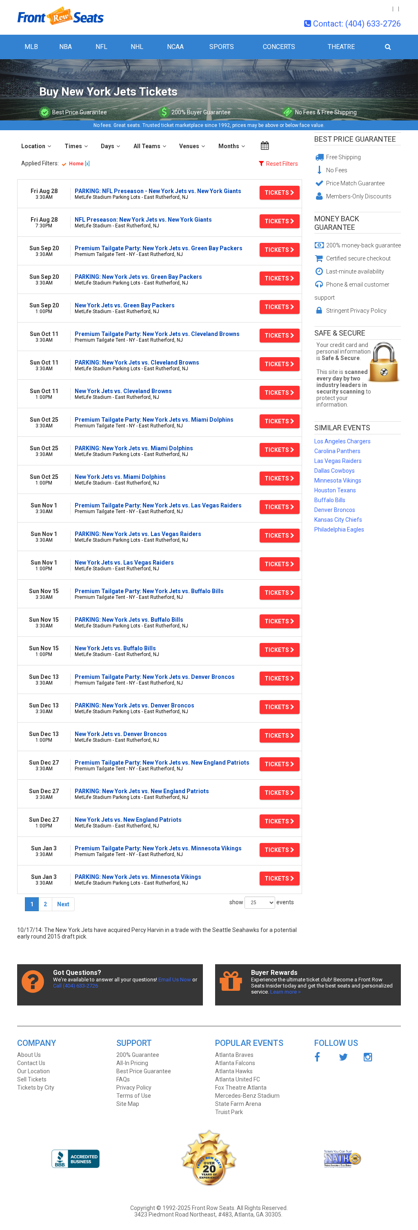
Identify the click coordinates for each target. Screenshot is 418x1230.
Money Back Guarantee (336, 222)
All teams (146, 146)
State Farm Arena (238, 1104)
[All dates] (264, 145)
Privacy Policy (133, 1087)
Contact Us (31, 1063)
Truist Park (229, 1112)
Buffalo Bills (329, 500)
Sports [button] (221, 47)
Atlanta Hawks (234, 1071)
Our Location (33, 1071)
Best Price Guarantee (355, 139)
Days (107, 146)
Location (33, 146)
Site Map (127, 1104)
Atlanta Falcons (235, 1063)
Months (228, 146)
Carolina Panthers (337, 451)
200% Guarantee (137, 1055)
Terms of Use (133, 1095)
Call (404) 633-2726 (75, 986)
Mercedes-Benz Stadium (247, 1095)
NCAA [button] (175, 47)
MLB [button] (31, 47)
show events (261, 902)
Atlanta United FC (237, 1079)
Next (63, 904)
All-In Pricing (132, 1063)
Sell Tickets (32, 1079)
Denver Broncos (334, 510)
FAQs (123, 1079)
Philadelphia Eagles (339, 529)
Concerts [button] (279, 47)
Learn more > (285, 992)
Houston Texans (335, 490)
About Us (29, 1055)
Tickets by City (35, 1087)
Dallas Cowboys (334, 470)
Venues (189, 146)
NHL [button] (137, 47)
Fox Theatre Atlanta (241, 1087)
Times (73, 146)
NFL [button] (101, 47)
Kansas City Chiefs (338, 519)
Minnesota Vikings (337, 480)
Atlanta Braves (234, 1055)
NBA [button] (65, 47)
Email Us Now (174, 979)
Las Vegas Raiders (338, 461)
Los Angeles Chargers (342, 441)
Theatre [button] (341, 47)
